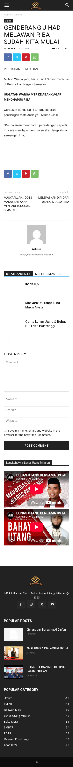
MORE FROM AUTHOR (48, 273)
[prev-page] (6, 340)
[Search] (67, 5)
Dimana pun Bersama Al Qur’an (46, 629)
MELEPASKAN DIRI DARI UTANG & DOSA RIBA (53, 200)
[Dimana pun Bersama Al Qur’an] (13, 634)
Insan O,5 (32, 284)
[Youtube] (52, 604)
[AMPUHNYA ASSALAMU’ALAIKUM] (13, 653)
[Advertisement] (36, 148)
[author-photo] (36, 243)
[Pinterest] (26, 57)
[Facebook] (8, 57)
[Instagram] (31, 604)
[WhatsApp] (35, 57)
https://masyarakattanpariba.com (37, 254)
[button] (6, 5)
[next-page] (12, 340)
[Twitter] (17, 57)
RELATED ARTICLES (18, 273)
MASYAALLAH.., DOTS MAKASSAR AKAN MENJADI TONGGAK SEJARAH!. (18, 204)
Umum (18, 14)
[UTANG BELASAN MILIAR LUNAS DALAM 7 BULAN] (13, 672)
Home (7, 14)
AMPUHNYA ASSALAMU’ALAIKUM (47, 648)
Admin (11, 48)
